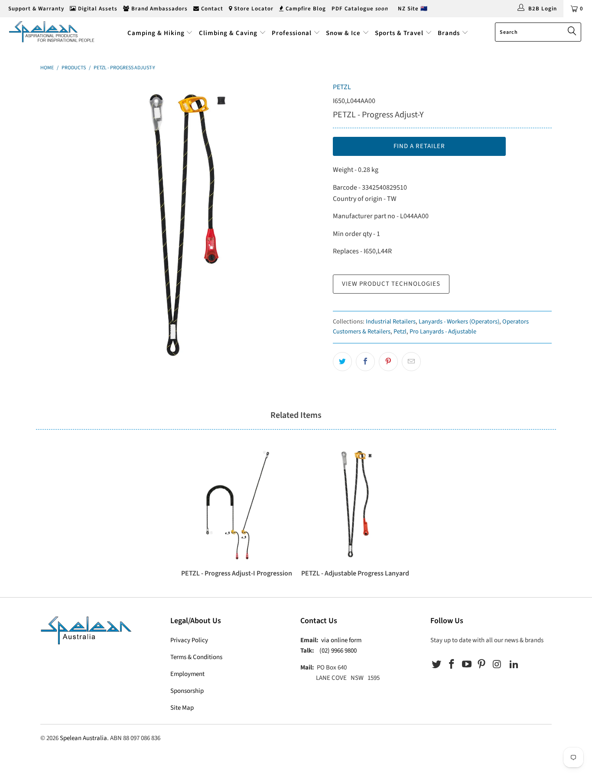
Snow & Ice (343, 33)
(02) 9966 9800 (338, 650)
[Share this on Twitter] (342, 361)
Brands (450, 33)
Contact (211, 9)
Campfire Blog (305, 9)
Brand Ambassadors (159, 9)
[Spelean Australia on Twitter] (436, 664)
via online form (341, 640)
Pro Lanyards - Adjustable (443, 331)
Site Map (182, 707)
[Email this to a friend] (411, 361)
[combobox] (538, 32)
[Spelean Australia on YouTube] (466, 664)
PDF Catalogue (360, 9)
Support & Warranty (35, 9)
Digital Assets (96, 9)
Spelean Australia (83, 738)
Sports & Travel (399, 33)
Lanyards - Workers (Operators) (459, 321)
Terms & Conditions (196, 657)
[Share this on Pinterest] (388, 361)
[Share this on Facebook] (365, 361)
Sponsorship (187, 690)
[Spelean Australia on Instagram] (497, 664)
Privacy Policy (189, 640)
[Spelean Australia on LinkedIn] (513, 664)
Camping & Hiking (156, 33)
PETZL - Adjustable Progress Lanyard (355, 504)
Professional (292, 33)
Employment (187, 674)
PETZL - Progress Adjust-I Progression (237, 504)
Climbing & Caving (228, 33)
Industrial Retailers (391, 321)
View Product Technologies (391, 283)
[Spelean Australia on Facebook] (452, 664)
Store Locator (252, 9)
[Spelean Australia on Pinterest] (481, 664)
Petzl (400, 331)
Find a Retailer (419, 146)
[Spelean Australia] (52, 31)
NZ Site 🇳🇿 (413, 9)
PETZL (342, 87)
